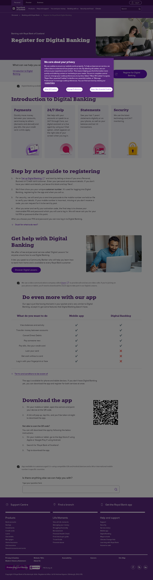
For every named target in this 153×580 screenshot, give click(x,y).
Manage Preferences (74, 89)
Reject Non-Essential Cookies (101, 89)
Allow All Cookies (51, 89)
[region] (77, 77)
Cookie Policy (50, 83)
